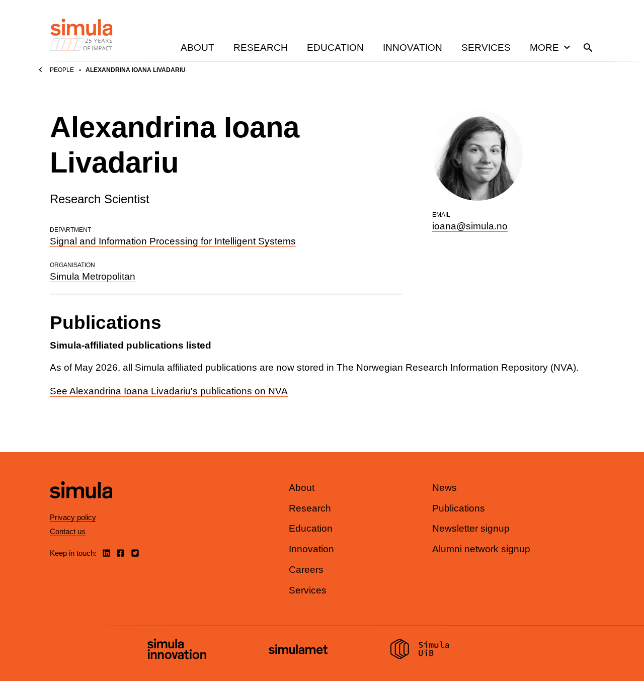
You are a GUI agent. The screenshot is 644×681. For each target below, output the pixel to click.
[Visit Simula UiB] (419, 650)
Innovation (412, 47)
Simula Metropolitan (92, 276)
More (544, 47)
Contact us (68, 531)
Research (260, 47)
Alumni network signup (481, 549)
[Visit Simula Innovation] (176, 650)
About (197, 47)
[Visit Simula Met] (298, 650)
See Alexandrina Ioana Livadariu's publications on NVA (169, 391)
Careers (306, 569)
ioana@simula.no (470, 226)
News (444, 487)
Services (486, 47)
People (62, 70)
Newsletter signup (471, 528)
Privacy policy (73, 517)
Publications (458, 508)
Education (335, 47)
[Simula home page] (81, 506)
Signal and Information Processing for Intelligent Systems (173, 241)
